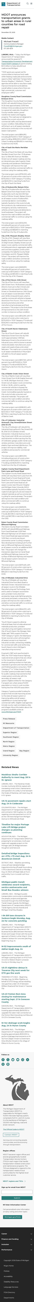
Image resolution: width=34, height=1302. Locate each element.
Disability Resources (11, 1282)
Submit (17, 1198)
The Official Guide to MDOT (13, 1129)
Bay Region (24, 751)
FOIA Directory (9, 1292)
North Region (8, 742)
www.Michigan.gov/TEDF (11, 712)
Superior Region (10, 732)
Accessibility (8, 1276)
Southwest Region (11, 737)
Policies (6, 1271)
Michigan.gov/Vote (13, 1217)
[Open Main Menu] (31, 3)
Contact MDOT (11, 1135)
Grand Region (9, 751)
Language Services (11, 1287)
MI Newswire (8, 723)
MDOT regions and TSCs (13, 1181)
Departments (9, 1298)
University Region (10, 755)
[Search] (27, 3)
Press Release (9, 719)
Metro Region (9, 746)
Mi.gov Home (9, 1266)
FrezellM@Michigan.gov (13, 46)
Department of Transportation (16, 728)
